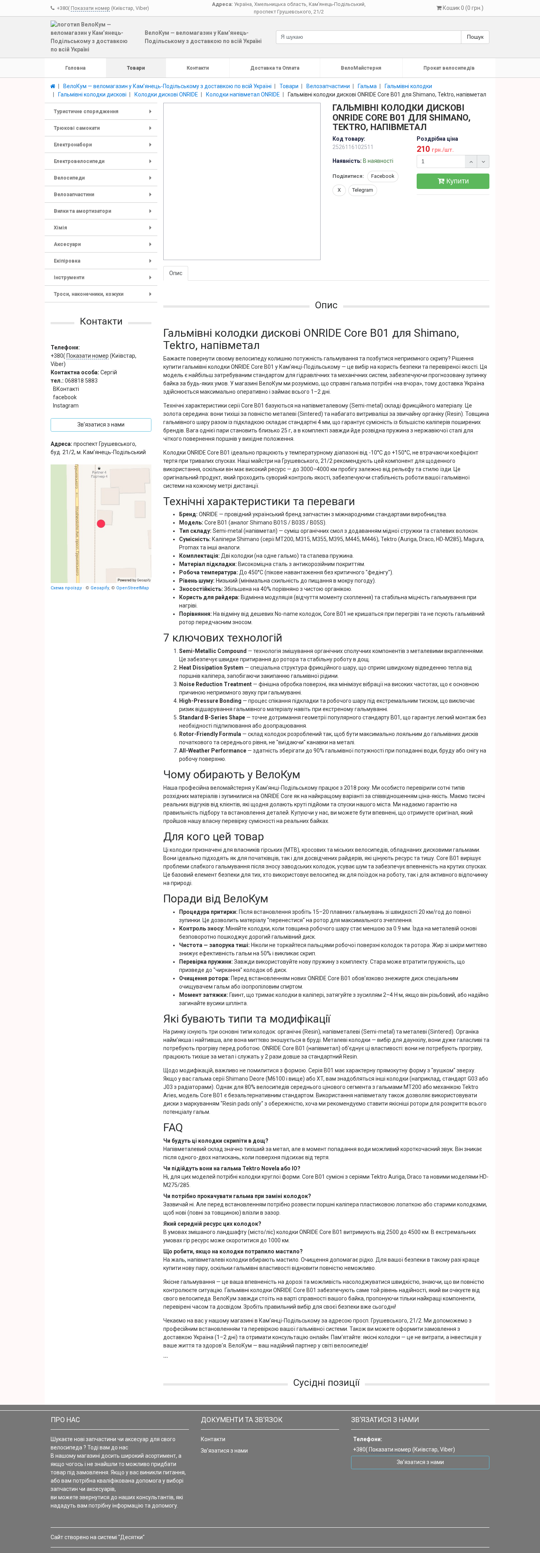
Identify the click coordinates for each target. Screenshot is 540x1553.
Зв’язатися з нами (224, 1450)
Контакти (198, 68)
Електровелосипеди (104, 164)
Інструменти (104, 280)
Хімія (104, 230)
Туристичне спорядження (104, 114)
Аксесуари (104, 247)
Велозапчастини (104, 197)
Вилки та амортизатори (104, 213)
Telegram (362, 190)
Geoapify (100, 587)
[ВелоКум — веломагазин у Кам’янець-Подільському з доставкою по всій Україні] (101, 523)
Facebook (383, 176)
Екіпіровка (104, 263)
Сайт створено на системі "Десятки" (98, 1537)
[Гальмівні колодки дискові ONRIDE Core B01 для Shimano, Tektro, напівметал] (242, 182)
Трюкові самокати (104, 130)
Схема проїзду (66, 587)
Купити (456, 181)
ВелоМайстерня (361, 68)
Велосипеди (104, 180)
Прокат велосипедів (449, 68)
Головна (75, 68)
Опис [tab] (175, 273)
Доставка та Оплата (274, 68)
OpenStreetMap (132, 587)
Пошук (475, 37)
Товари (136, 68)
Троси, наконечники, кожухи (104, 296)
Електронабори (104, 147)
